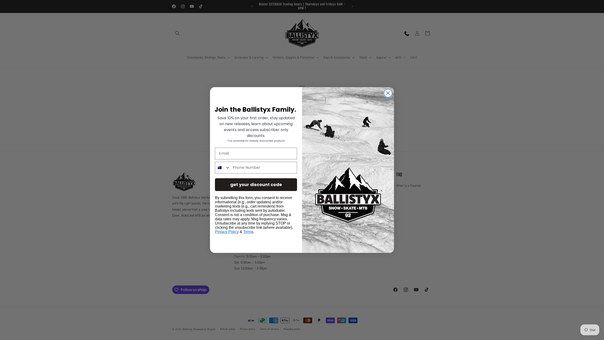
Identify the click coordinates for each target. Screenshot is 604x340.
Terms (248, 232)
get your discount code (256, 184)
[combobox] (222, 167)
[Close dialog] (388, 93)
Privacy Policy (227, 232)
